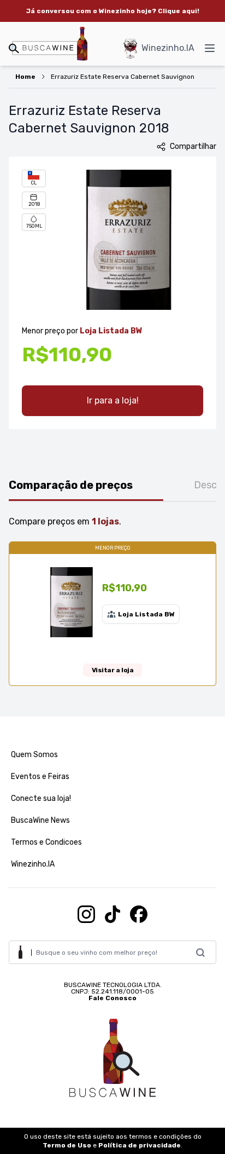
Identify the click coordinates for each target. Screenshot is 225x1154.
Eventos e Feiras (40, 776)
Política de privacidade (139, 1145)
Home (25, 76)
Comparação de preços (71, 485)
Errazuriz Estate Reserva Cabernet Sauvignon (122, 76)
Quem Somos (34, 754)
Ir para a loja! (113, 400)
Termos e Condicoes (46, 842)
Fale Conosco (112, 998)
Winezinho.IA (167, 48)
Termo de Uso (67, 1145)
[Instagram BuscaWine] (86, 914)
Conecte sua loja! (41, 798)
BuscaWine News (40, 820)
